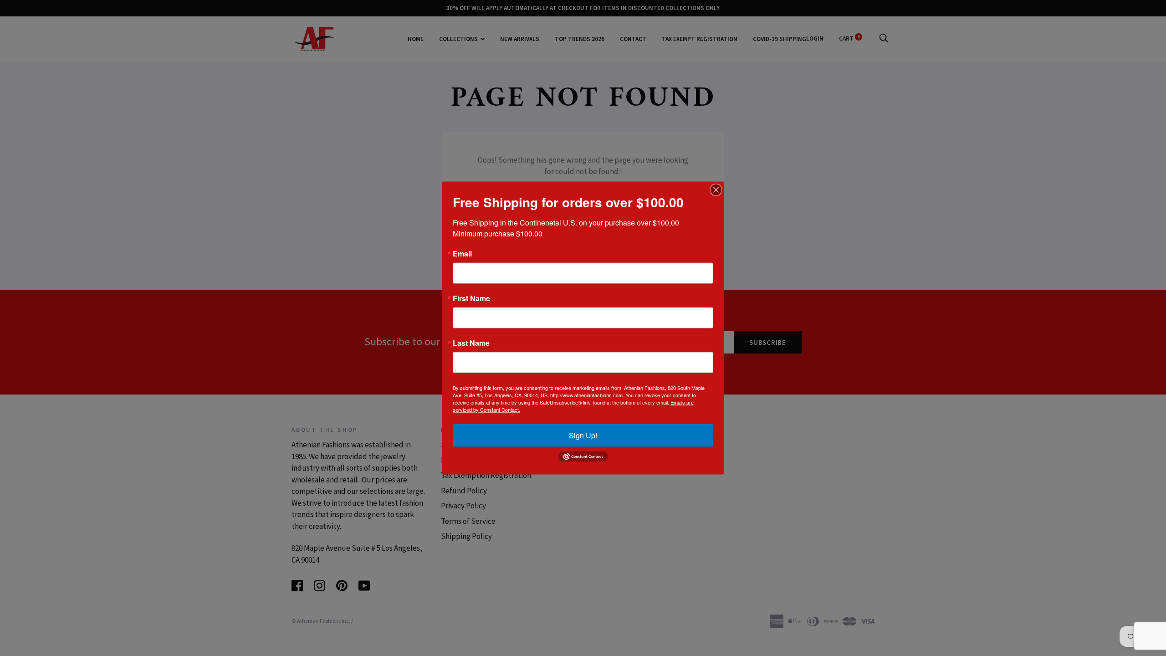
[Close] (716, 189)
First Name (471, 298)
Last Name (471, 343)
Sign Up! (583, 435)
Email (462, 253)
